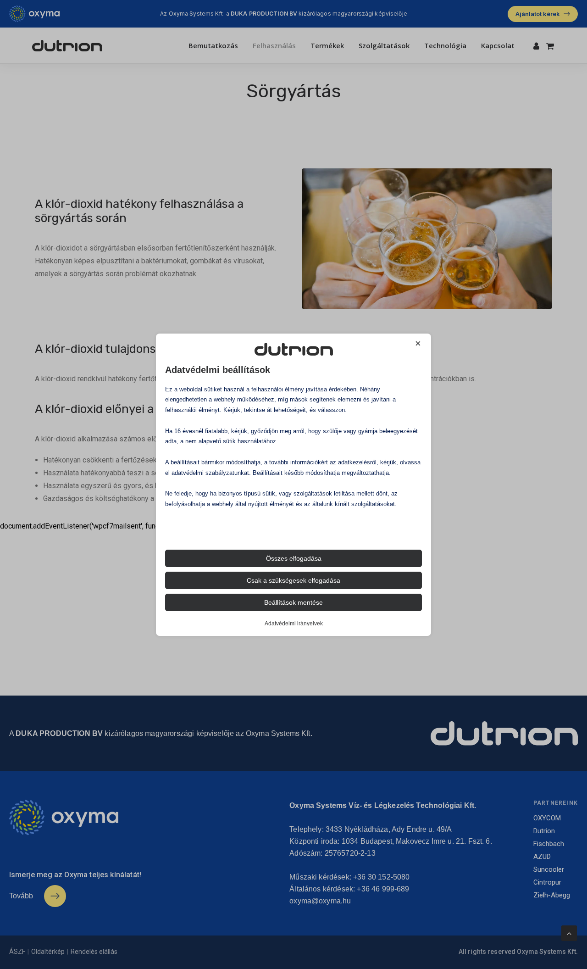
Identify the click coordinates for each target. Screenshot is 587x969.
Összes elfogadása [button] (293, 558)
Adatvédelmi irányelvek (294, 623)
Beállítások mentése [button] (293, 602)
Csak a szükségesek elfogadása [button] (293, 580)
